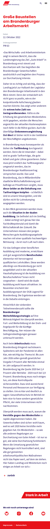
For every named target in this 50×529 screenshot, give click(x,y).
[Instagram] (19, 513)
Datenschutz (21, 525)
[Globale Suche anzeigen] (40, 3)
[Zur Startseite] (11, 3)
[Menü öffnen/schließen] (45, 3)
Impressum (8, 525)
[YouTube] (43, 513)
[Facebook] (31, 513)
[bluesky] (7, 513)
